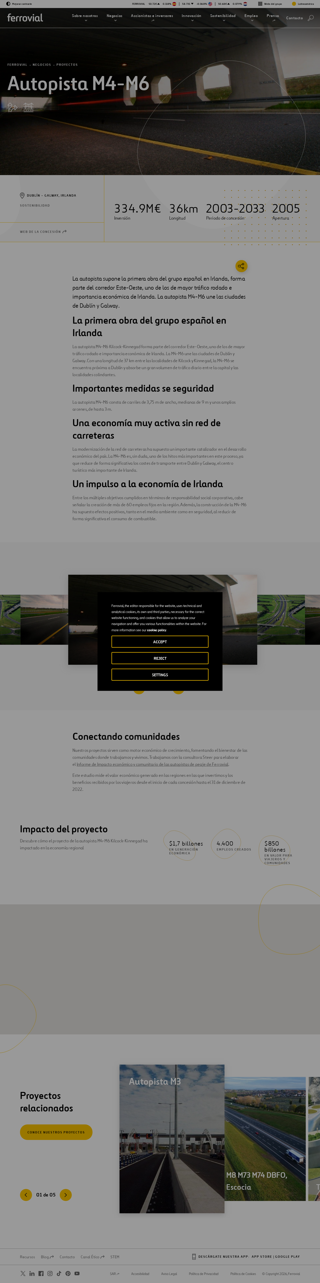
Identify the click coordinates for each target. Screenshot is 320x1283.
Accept (160, 642)
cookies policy (156, 630)
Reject (160, 658)
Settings (160, 675)
